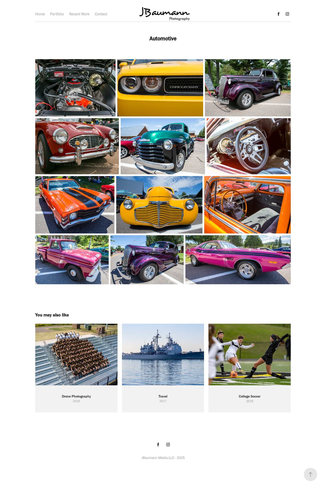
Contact (101, 14)
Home (40, 14)
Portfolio (57, 14)
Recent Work (79, 14)
